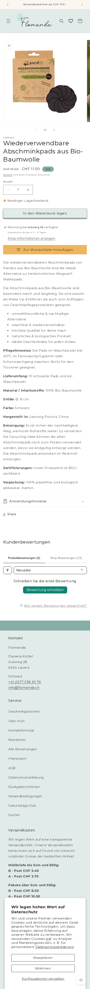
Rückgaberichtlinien (24, 787)
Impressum (17, 758)
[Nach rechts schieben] (54, 129)
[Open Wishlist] (70, 21)
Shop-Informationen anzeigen (31, 238)
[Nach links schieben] (35, 129)
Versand (7, 174)
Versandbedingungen (25, 796)
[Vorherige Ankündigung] (7, 4)
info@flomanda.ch (24, 687)
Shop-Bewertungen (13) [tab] (66, 558)
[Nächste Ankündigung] (82, 4)
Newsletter (17, 740)
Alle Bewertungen (22, 749)
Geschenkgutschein (24, 711)
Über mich (16, 721)
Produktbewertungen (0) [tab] (24, 558)
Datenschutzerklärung (54, 947)
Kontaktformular (21, 730)
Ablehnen (43, 968)
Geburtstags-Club (22, 805)
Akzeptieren (43, 958)
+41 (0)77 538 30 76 (24, 682)
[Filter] (7, 570)
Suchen (14, 815)
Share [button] (11, 514)
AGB (11, 768)
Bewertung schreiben (45, 590)
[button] (8, 21)
